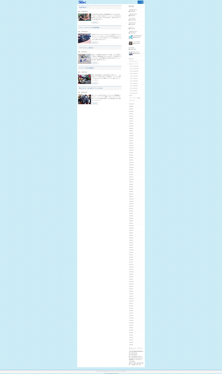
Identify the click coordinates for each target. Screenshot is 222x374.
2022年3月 (131, 157)
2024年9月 (131, 128)
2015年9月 (131, 286)
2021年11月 (131, 164)
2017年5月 (131, 259)
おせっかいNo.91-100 (134, 71)
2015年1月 (131, 296)
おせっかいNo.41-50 (133, 83)
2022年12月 (131, 145)
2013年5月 (131, 332)
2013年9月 (131, 325)
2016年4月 (131, 276)
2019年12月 (131, 198)
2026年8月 (131, 106)
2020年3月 (131, 191)
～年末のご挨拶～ (132, 18)
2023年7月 (131, 140)
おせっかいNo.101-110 (134, 68)
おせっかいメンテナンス (133, 63)
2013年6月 (131, 330)
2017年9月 (131, 252)
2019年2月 (131, 220)
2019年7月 (131, 208)
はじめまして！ (131, 27)
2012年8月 (131, 342)
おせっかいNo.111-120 (134, 66)
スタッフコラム (132, 100)
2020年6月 (131, 184)
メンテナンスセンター (133, 61)
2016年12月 (131, 266)
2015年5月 (131, 293)
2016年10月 (131, 271)
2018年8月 (131, 232)
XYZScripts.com (116, 373)
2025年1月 (131, 123)
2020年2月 (131, 194)
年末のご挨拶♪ (131, 47)
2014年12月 (131, 298)
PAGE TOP (216, 362)
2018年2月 (131, 245)
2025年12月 (131, 111)
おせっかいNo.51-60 (133, 80)
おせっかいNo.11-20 (133, 90)
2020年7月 (131, 181)
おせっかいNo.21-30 (133, 88)
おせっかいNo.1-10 (133, 93)
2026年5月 (131, 108)
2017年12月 (131, 249)
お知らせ (130, 95)
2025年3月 (131, 121)
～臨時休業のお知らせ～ (133, 14)
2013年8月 (131, 327)
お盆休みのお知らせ (132, 22)
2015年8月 (131, 288)
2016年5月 (131, 274)
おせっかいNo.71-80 (133, 76)
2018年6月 (131, 237)
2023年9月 (131, 138)
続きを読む (95, 22)
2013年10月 (131, 322)
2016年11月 (131, 269)
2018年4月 (131, 242)
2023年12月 (131, 135)
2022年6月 (131, 152)
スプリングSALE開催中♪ (87, 68)
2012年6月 (131, 344)
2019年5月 (131, 213)
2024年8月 (131, 130)
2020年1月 (131, 196)
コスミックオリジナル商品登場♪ (89, 27)
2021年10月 (131, 167)
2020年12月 (131, 179)
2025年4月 (131, 118)
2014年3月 (131, 310)
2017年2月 (131, 262)
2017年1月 (131, 264)
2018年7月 (131, 235)
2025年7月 (131, 116)
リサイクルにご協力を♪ (86, 48)
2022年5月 (131, 155)
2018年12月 (131, 225)
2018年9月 (131, 230)
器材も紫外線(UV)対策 (137, 35)
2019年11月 (131, 201)
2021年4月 (131, 174)
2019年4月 (131, 215)
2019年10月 (131, 203)
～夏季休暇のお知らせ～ (133, 9)
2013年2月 (131, 337)
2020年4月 (131, 189)
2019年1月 (131, 223)
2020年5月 (131, 186)
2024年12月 (131, 125)
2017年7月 (131, 254)
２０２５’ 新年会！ (136, 41)
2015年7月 (131, 291)
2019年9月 (131, 206)
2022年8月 (131, 150)
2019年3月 (131, 218)
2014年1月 (131, 315)
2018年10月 (131, 228)
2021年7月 (131, 172)
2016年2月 (131, 279)
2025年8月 (131, 113)
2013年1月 (131, 339)
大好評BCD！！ (84, 7)
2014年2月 (131, 313)
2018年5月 (131, 240)
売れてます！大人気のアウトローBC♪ (91, 88)
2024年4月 (131, 133)
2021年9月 (131, 169)
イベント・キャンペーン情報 (134, 97)
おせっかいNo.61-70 (133, 78)
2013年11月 (131, 320)
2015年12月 (131, 281)
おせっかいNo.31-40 (133, 85)
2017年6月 (131, 257)
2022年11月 (131, 147)
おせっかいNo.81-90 (133, 73)
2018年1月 (131, 247)
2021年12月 (131, 162)
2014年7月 (131, 303)
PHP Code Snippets (106, 373)
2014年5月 (131, 308)
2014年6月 (131, 305)
